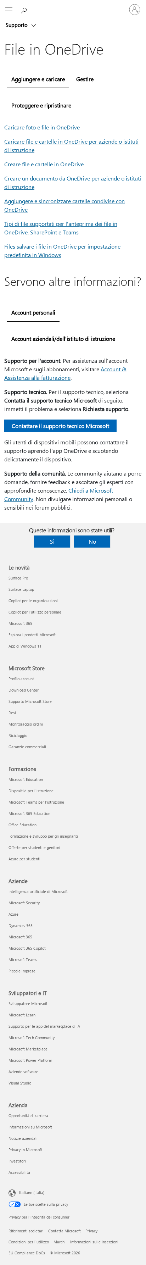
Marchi (60, 1241)
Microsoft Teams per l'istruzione (36, 802)
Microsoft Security (24, 902)
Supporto (17, 24)
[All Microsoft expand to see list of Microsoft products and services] (8, 9)
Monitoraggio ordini (26, 724)
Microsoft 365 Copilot (27, 948)
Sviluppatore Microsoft (28, 1003)
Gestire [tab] (85, 79)
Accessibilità (19, 1172)
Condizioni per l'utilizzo (29, 1241)
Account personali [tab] (33, 312)
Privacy (91, 1230)
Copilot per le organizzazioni (33, 600)
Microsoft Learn (22, 1014)
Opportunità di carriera (28, 1115)
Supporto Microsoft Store (30, 701)
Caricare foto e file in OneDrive (42, 127)
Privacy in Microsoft (25, 1149)
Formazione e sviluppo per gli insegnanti (43, 836)
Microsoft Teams (23, 959)
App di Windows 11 (25, 646)
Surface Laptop (21, 589)
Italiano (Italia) (31, 1192)
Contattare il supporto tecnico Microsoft (60, 425)
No (92, 541)
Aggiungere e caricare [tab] (38, 79)
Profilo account (21, 678)
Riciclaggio (18, 735)
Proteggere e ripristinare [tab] (41, 105)
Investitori (17, 1161)
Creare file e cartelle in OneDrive (44, 164)
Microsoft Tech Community (32, 1037)
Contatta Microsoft (64, 1230)
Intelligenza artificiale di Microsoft (38, 891)
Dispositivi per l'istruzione (31, 790)
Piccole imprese (22, 970)
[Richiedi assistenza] (25, 9)
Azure (13, 914)
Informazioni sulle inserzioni (94, 1241)
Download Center (24, 690)
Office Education (22, 824)
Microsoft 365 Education (29, 813)
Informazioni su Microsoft (30, 1127)
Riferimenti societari (26, 1230)
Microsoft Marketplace (28, 1049)
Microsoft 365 (20, 623)
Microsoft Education (26, 779)
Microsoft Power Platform (30, 1060)
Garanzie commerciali (27, 746)
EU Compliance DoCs (27, 1252)
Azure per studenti (24, 858)
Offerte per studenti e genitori (34, 847)
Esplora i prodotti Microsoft (32, 634)
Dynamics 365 (21, 925)
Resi (12, 712)
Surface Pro (18, 578)
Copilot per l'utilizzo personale (35, 612)
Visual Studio (20, 1083)
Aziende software (23, 1071)
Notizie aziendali (23, 1138)
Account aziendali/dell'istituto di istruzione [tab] (63, 338)
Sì (52, 541)
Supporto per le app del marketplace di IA (44, 1026)
